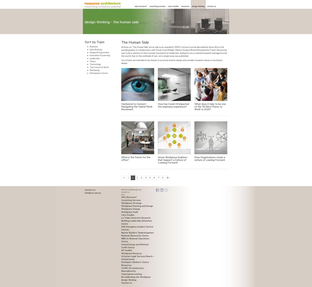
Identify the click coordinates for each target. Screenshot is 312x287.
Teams (93, 61)
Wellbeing (94, 70)
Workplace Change (130, 209)
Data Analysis (96, 49)
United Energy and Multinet (135, 244)
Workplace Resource (131, 253)
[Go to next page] (163, 178)
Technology (95, 64)
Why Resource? (141, 6)
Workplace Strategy (131, 203)
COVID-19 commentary (132, 268)
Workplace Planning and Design (137, 206)
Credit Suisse (127, 247)
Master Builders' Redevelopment (137, 232)
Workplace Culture (99, 73)
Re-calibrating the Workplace (136, 277)
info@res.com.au (93, 193)
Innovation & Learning (100, 55)
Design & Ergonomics (99, 52)
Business (94, 46)
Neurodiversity (128, 271)
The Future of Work (99, 67)
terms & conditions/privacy (131, 190)
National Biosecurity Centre (135, 235)
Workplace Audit (129, 212)
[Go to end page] (167, 178)
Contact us (211, 6)
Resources (185, 6)
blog (123, 194)
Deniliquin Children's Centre (135, 262)
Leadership (95, 58)
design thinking (198, 6)
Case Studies (173, 6)
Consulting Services (157, 6)
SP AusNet (126, 250)
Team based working (131, 274)
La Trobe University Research (136, 218)
